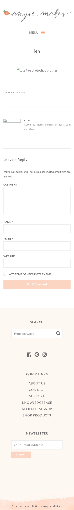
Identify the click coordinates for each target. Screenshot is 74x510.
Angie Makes (52, 506)
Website (9, 256)
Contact (37, 390)
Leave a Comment (14, 92)
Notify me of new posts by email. (31, 274)
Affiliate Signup (37, 409)
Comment (11, 184)
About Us (37, 383)
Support (37, 396)
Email (8, 239)
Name (8, 221)
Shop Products (37, 415)
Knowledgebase (37, 402)
